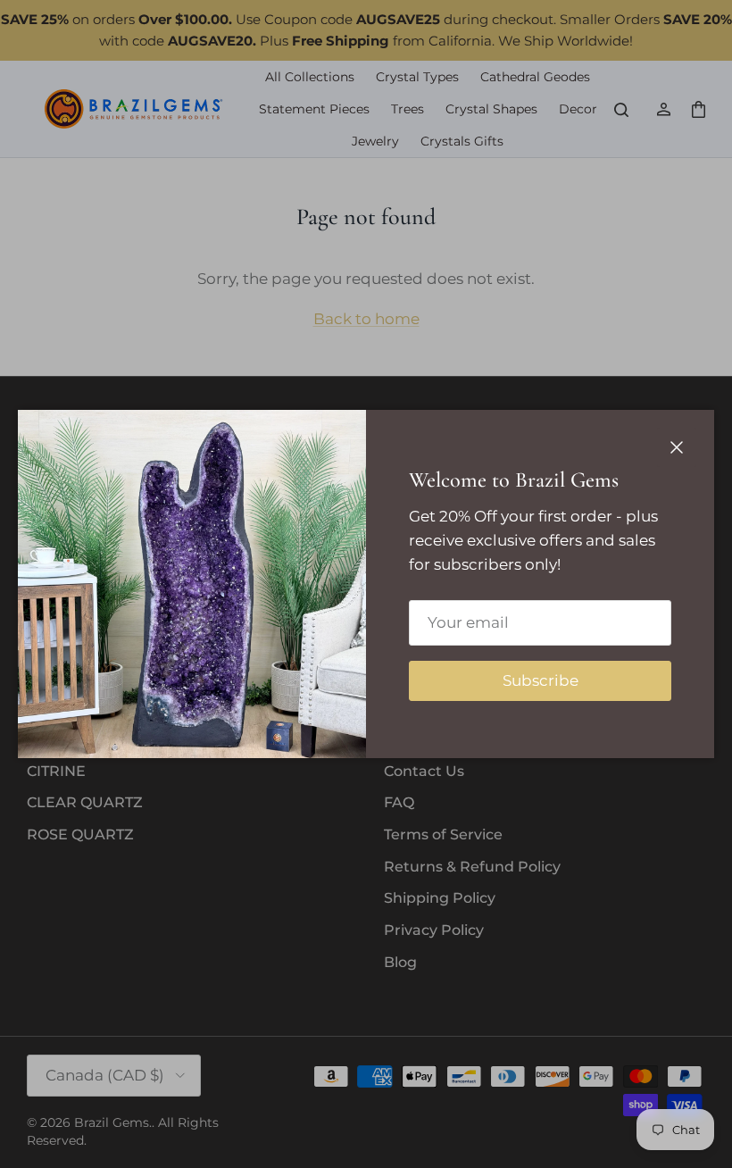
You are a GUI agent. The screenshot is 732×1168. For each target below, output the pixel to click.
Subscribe (540, 680)
